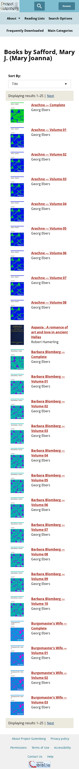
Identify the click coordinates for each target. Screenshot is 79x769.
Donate (67, 6)
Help (50, 756)
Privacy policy (60, 739)
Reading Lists (35, 18)
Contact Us (35, 756)
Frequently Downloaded (25, 30)
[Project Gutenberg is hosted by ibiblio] (39, 766)
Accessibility (62, 747)
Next (50, 96)
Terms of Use (40, 747)
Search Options (60, 18)
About (13, 18)
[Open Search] (39, 6)
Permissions (18, 747)
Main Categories (60, 30)
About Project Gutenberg (29, 739)
